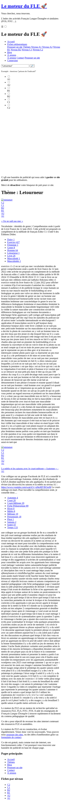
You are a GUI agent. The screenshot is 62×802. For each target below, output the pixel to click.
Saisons (11, 522)
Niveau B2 (16, 49)
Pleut (10, 519)
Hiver (10, 508)
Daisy (11, 239)
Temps (12, 527)
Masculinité (13, 258)
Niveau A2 (47, 47)
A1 (2, 216)
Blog (9, 52)
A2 (2, 213)
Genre (11, 247)
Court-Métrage (15, 503)
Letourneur (13, 253)
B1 (2, 210)
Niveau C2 (38, 49)
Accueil (11, 41)
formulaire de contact (11, 737)
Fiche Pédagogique (17, 506)
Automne (12, 497)
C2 (2, 202)
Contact (20, 58)
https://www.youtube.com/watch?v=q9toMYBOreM (26, 487)
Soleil (11, 524)
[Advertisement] (31, 143)
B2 (2, 208)
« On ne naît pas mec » (12, 221)
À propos (11, 55)
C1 (2, 205)
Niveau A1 (36, 47)
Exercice (13, 242)
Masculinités (14, 261)
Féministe (12, 245)
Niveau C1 (27, 49)
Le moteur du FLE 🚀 (24, 6)
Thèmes (27, 47)
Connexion (12, 60)
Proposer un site (14, 47)
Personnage (14, 516)
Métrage (12, 514)
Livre (11, 255)
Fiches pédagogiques (17, 44)
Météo (11, 511)
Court (11, 500)
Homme (12, 250)
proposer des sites (14, 734)
